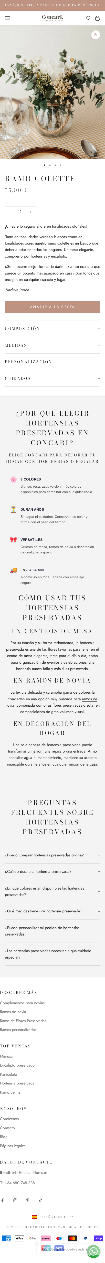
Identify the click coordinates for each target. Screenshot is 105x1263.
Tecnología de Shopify (76, 1227)
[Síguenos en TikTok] (40, 1200)
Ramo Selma (10, 1092)
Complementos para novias (22, 1003)
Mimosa (6, 1056)
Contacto (7, 1128)
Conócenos (9, 1119)
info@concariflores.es (29, 1172)
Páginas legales (12, 1146)
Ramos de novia (13, 1012)
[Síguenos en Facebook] (2, 1200)
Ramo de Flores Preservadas (23, 1021)
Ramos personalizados (18, 1029)
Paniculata (8, 1074)
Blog (4, 1136)
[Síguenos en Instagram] (15, 1200)
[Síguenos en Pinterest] (27, 1200)
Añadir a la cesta (52, 307)
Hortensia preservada (17, 1083)
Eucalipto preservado (17, 1065)
